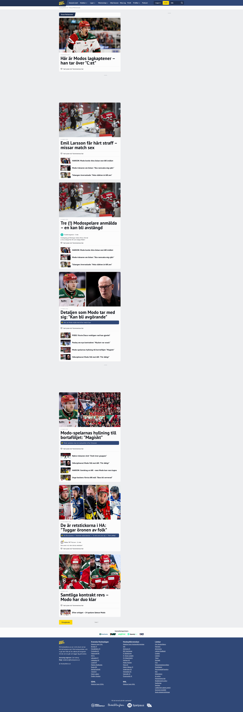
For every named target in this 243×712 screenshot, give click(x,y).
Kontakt (157, 660)
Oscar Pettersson (74, 8)
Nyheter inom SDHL (97, 684)
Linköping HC (95, 660)
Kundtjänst (158, 667)
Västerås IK (126, 674)
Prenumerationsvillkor (162, 665)
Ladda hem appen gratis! (163, 688)
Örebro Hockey (95, 676)
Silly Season (114, 3)
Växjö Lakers (95, 674)
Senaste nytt (73, 3)
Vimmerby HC (127, 672)
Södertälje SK (127, 669)
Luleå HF (94, 662)
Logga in (158, 3)
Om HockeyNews (160, 644)
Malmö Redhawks (96, 665)
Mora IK (125, 665)
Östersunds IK (127, 676)
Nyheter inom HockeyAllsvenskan (133, 644)
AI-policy (158, 676)
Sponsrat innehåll (160, 690)
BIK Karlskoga (127, 651)
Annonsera (158, 649)
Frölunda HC (95, 651)
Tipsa (156, 658)
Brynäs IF (94, 647)
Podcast (145, 3)
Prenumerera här (160, 678)
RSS (156, 672)
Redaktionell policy (161, 681)
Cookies (157, 653)
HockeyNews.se (63, 8)
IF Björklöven (127, 653)
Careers (157, 656)
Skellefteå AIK (95, 669)
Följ (156, 662)
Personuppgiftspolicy (161, 669)
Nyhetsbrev (158, 674)
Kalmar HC (126, 660)
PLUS (129, 3)
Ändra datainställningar (162, 692)
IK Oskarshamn (128, 658)
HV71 (93, 656)
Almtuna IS (126, 649)
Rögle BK (94, 667)
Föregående (66, 622)
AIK (124, 647)
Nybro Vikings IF (128, 667)
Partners (157, 647)
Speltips (157, 685)
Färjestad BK (95, 653)
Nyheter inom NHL (129, 684)
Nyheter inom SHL (97, 644)
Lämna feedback (160, 651)
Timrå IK (94, 672)
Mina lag (123, 3)
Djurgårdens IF (95, 649)
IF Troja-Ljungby (128, 656)
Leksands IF (95, 658)
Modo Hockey (127, 662)
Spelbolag (158, 683)
